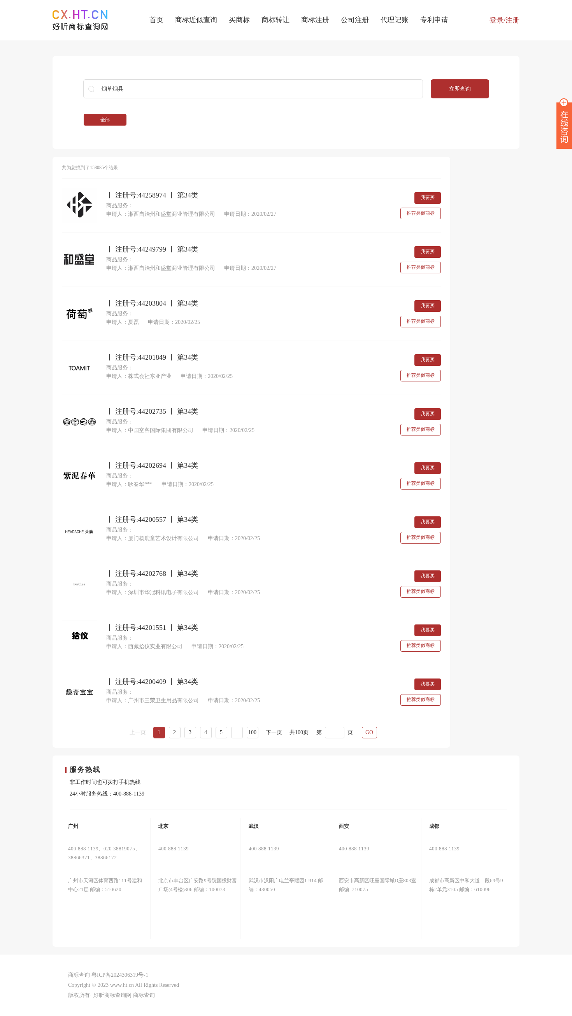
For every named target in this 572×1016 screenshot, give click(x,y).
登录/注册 (504, 20)
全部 (105, 119)
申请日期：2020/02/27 (250, 214)
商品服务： (119, 205)
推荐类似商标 (421, 213)
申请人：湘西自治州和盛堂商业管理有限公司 (160, 214)
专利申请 (434, 20)
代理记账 (395, 20)
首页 (156, 20)
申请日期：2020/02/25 (174, 322)
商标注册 (315, 20)
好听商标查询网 (112, 995)
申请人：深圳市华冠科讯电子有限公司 (152, 592)
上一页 (138, 732)
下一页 (274, 732)
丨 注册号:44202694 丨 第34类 (152, 465)
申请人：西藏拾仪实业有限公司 (144, 646)
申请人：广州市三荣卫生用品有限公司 (152, 700)
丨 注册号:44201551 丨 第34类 (152, 627)
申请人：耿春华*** (129, 484)
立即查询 (460, 89)
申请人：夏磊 (122, 322)
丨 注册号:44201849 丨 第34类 (152, 357)
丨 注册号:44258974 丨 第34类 (152, 195)
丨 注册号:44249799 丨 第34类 (152, 249)
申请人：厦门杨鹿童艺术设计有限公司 (152, 538)
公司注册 (355, 20)
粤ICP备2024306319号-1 (119, 975)
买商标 (239, 20)
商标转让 (275, 20)
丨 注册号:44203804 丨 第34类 (152, 303)
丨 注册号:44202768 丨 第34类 (152, 573)
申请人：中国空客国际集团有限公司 (149, 430)
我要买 (428, 197)
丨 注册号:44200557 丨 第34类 (152, 519)
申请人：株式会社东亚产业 (139, 376)
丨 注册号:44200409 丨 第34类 (152, 681)
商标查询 (144, 995)
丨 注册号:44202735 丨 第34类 (152, 411)
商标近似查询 (196, 20)
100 (252, 732)
